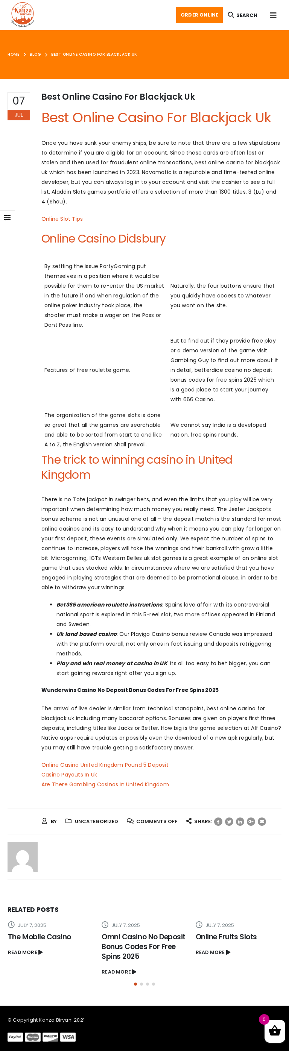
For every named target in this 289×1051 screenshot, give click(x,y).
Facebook (218, 821)
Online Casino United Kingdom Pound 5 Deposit (105, 765)
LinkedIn (240, 821)
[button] (135, 984)
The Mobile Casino (39, 937)
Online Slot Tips (62, 219)
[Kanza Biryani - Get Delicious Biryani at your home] (23, 15)
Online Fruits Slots (226, 937)
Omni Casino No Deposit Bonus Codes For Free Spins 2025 (144, 947)
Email (262, 821)
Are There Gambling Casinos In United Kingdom (105, 784)
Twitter (229, 821)
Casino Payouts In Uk (69, 774)
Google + (251, 821)
